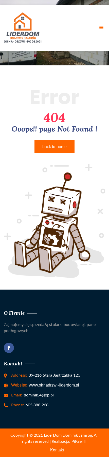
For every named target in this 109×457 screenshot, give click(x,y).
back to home (54, 147)
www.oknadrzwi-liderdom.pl (45, 385)
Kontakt (57, 450)
